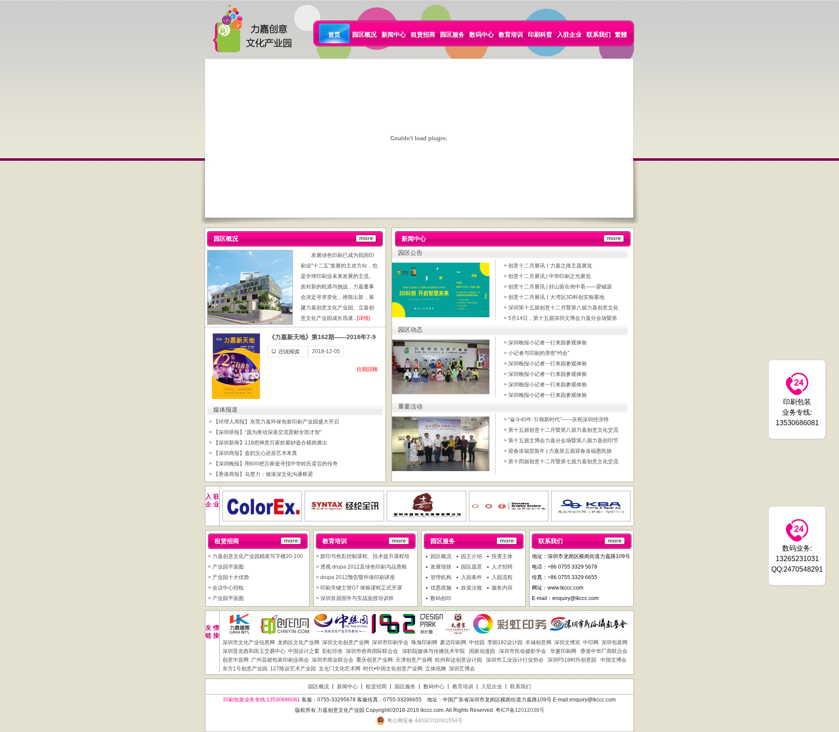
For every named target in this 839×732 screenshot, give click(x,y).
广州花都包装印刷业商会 (280, 660)
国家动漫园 (481, 651)
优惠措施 (440, 588)
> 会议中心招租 (226, 588)
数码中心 (481, 34)
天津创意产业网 (413, 660)
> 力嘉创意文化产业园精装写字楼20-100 (255, 556)
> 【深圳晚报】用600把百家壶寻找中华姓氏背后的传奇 (273, 464)
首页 (334, 34)
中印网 (591, 642)
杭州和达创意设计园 (458, 660)
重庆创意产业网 (374, 660)
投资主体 (502, 556)
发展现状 (440, 567)
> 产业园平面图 (226, 567)
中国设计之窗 (303, 651)
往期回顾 (367, 369)
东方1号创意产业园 (244, 669)
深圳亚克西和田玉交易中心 (253, 651)
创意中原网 (235, 660)
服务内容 (502, 588)
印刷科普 (540, 34)
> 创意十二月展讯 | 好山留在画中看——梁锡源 (558, 287)
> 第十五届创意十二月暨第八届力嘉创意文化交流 (561, 430)
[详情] (363, 318)
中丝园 (477, 642)
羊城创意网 (538, 642)
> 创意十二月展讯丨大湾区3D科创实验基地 (554, 297)
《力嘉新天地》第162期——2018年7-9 (322, 336)
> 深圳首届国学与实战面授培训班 (355, 598)
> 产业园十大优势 (228, 577)
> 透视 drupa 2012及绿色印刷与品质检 (361, 567)
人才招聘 (502, 567)
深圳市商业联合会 (333, 660)
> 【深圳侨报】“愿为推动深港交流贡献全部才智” (265, 432)
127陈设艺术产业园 (293, 669)
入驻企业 (569, 34)
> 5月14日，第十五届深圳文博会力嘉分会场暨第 (560, 318)
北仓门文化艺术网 (340, 669)
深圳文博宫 (567, 642)
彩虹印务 (332, 651)
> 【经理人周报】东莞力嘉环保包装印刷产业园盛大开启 (274, 422)
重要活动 (410, 406)
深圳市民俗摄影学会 (522, 651)
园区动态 (410, 329)
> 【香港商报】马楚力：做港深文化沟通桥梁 (261, 474)
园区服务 (452, 34)
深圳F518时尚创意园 (571, 660)
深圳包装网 (614, 642)
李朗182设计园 (505, 642)
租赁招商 (423, 34)
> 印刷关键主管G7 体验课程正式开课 (359, 588)
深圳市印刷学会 (390, 642)
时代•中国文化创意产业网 (393, 669)
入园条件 (471, 577)
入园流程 (502, 577)
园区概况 (364, 34)
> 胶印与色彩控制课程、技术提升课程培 (362, 556)
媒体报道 (225, 409)
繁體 (621, 34)
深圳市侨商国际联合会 (372, 651)
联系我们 (598, 34)
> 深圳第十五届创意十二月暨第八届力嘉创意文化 (561, 308)
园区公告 (410, 253)
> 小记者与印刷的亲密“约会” (536, 353)
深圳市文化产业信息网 (248, 642)
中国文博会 (613, 660)
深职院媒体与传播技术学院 (433, 651)
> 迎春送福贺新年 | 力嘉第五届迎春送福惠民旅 (558, 451)
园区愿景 (471, 567)
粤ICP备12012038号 (520, 710)
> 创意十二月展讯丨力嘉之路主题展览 (548, 266)
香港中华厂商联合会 (603, 651)
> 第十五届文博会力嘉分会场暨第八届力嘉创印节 (561, 440)
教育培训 (511, 34)
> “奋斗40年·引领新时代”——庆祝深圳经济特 (556, 419)
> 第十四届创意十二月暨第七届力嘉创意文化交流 (561, 461)
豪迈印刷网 (453, 642)
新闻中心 (393, 34)
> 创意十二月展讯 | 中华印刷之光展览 (547, 276)
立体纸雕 (435, 669)
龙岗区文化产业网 (298, 642)
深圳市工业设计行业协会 (514, 660)
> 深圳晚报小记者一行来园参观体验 (545, 343)
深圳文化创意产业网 (345, 642)
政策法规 (471, 588)
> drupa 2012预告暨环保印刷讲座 (355, 577)
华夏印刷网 (562, 651)
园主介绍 (471, 556)
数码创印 (440, 598)
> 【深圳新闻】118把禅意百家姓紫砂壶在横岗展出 (268, 443)
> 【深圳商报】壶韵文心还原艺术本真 (253, 453)
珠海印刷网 (424, 642)
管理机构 (440, 577)
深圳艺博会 (462, 669)
